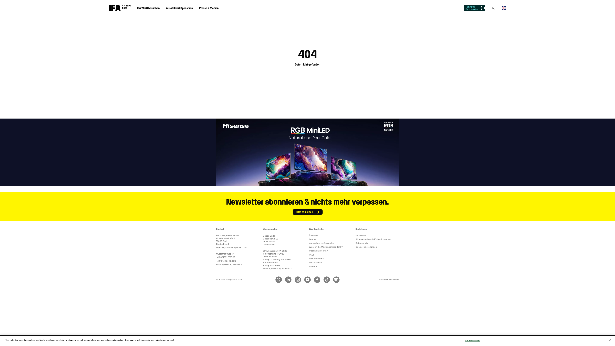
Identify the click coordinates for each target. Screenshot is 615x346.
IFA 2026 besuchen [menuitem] (148, 8)
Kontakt (313, 239)
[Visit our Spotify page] (336, 282)
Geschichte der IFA (318, 251)
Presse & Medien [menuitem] (209, 8)
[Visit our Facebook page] (317, 282)
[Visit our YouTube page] (307, 282)
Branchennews (316, 258)
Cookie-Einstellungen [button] (366, 247)
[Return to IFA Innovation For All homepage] (120, 10)
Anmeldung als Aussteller (321, 243)
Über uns (313, 235)
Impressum (361, 235)
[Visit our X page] (278, 282)
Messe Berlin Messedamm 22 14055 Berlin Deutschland (270, 240)
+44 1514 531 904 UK (226, 261)
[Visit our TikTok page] (327, 282)
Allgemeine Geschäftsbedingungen (373, 239)
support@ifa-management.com (231, 247)
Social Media (315, 262)
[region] (307, 340)
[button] (493, 9)
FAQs (311, 255)
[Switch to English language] (504, 9)
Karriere (313, 266)
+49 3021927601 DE (225, 257)
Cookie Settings (472, 340)
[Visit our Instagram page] (298, 282)
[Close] (609, 340)
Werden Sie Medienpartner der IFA (326, 247)
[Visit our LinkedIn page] (288, 282)
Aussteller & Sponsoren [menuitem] (179, 8)
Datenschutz (362, 243)
